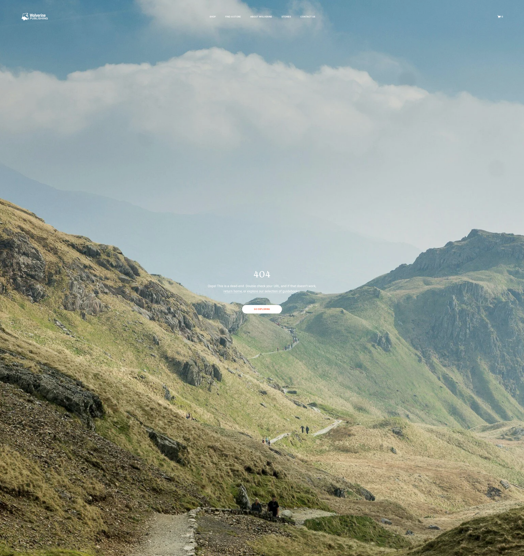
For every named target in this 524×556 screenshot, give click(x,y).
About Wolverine (261, 16)
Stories (286, 16)
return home (233, 291)
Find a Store (233, 16)
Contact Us (307, 16)
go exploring (262, 309)
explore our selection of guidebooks (273, 291)
